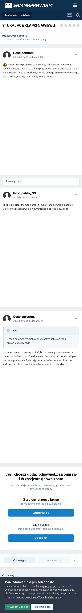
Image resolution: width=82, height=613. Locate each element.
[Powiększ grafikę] (5, 64)
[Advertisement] (41, 128)
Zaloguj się (41, 538)
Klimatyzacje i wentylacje (33, 39)
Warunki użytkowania (49, 597)
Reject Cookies (42, 606)
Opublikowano (28, 57)
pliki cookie (49, 586)
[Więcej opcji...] (75, 55)
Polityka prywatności (27, 597)
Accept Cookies (19, 606)
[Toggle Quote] (8, 330)
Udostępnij (21, 560)
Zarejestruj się (41, 512)
